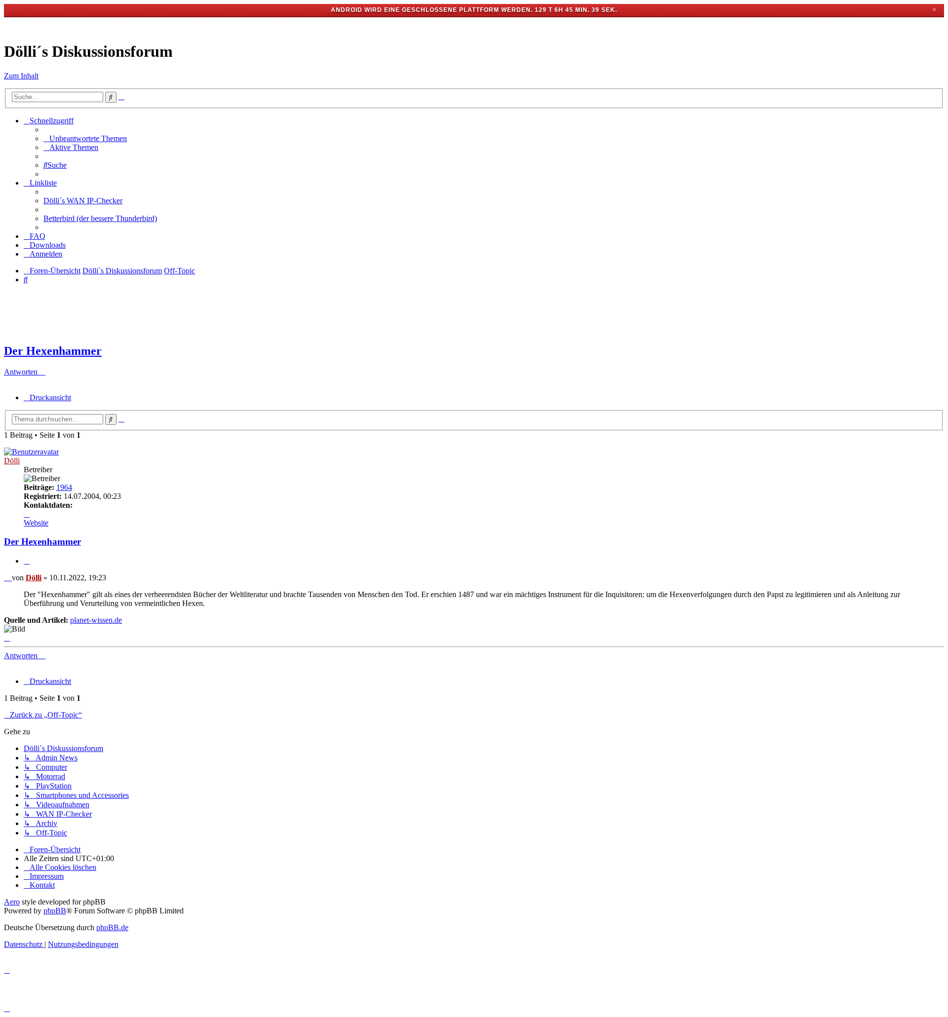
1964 (64, 487)
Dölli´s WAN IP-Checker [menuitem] (82, 200)
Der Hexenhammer (53, 350)
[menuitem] (85, 138)
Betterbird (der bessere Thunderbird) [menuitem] (100, 218)
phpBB (54, 910)
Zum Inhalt (21, 76)
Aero (12, 902)
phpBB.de (112, 927)
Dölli (12, 460)
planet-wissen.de (96, 620)
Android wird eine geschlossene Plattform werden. (432, 9)
